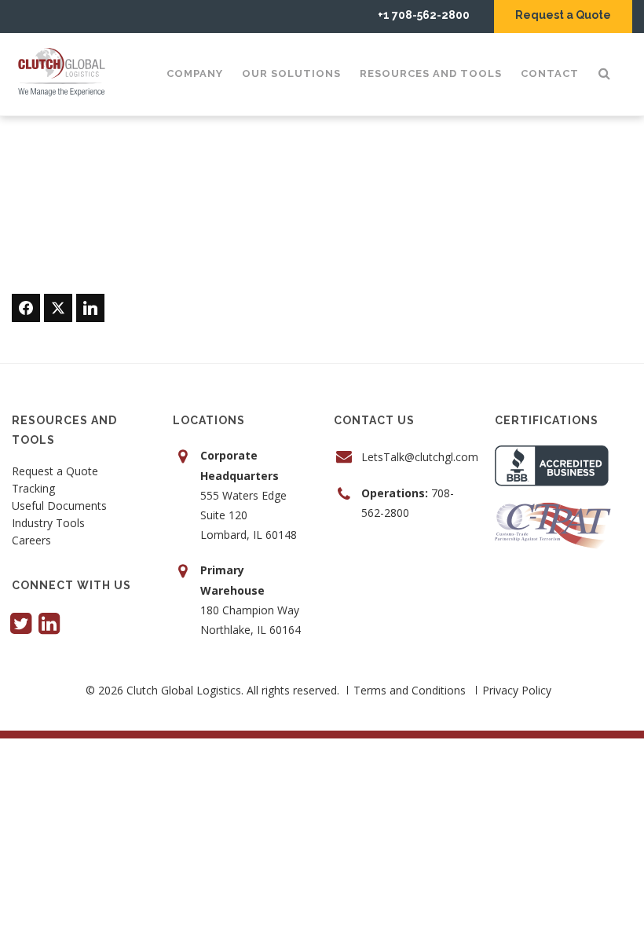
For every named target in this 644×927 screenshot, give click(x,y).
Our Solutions (291, 73)
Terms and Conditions (409, 690)
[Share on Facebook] (26, 308)
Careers (31, 541)
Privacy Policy (516, 690)
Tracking (33, 489)
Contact (550, 73)
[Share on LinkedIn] (90, 308)
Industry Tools (48, 524)
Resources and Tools (431, 73)
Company (194, 73)
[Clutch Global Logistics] (66, 72)
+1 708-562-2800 (424, 15)
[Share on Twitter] (58, 308)
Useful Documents (59, 506)
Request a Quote (563, 15)
